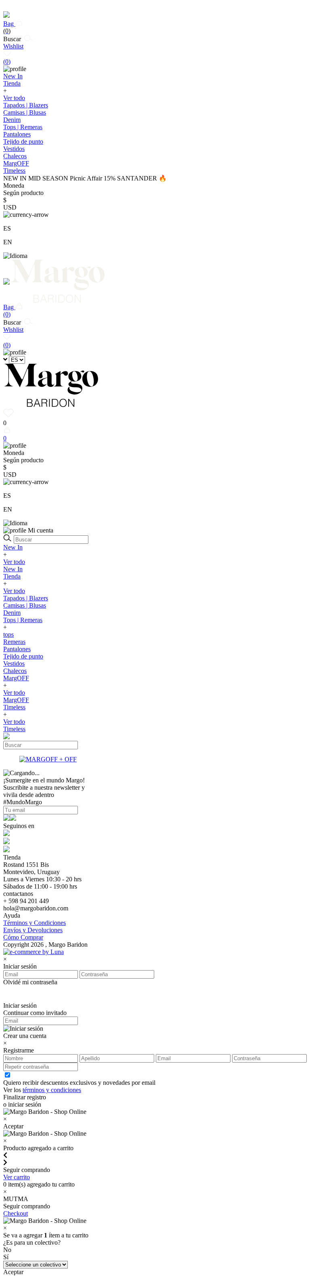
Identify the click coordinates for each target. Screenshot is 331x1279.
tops (8, 634)
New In (13, 547)
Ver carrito (16, 1177)
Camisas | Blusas (24, 112)
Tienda (12, 576)
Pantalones (17, 134)
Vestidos (14, 148)
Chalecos (15, 156)
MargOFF (16, 678)
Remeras (14, 641)
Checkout (15, 1213)
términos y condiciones (52, 1089)
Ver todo (14, 97)
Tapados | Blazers (25, 105)
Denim (12, 119)
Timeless (14, 707)
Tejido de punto (23, 141)
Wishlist (13, 54)
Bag (9, 27)
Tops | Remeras (22, 127)
